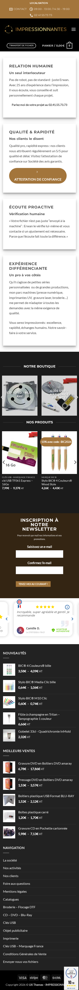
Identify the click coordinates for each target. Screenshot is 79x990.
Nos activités (12, 868)
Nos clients (10, 876)
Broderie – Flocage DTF (19, 907)
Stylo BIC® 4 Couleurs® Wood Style (57, 482)
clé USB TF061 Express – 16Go (17, 482)
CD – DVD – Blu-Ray (17, 915)
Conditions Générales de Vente (24, 954)
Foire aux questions (16, 883)
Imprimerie (10, 938)
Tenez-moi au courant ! (33, 584)
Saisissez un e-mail (39, 546)
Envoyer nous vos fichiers (20, 961)
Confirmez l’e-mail (39, 563)
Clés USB (9, 922)
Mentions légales (15, 891)
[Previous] (4, 462)
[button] (73, 29)
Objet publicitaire (15, 930)
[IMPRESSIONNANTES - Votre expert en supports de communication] (35, 29)
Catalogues (11, 899)
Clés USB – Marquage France (23, 946)
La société (10, 860)
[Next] (75, 462)
